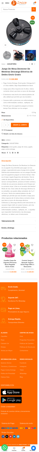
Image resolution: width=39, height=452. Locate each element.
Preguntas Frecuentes (27, 340)
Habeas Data (5, 377)
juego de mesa (22, 147)
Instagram (23, 366)
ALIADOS (4, 333)
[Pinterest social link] (12, 152)
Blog (21, 377)
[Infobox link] (19, 288)
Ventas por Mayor (6, 350)
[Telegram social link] (18, 152)
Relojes (3, 347)
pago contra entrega (8, 149)
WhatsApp (23, 373)
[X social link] (10, 152)
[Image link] (10, 428)
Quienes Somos (6, 363)
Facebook (23, 363)
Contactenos (24, 350)
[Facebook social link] (7, 152)
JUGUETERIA (11, 64)
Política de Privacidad (8, 373)
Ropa (2, 340)
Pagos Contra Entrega (8, 370)
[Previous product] (29, 64)
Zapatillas (4, 336)
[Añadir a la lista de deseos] (14, 245)
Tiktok (22, 370)
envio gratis (13, 147)
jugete (30, 147)
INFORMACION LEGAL (9, 359)
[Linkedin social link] (15, 152)
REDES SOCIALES (26, 359)
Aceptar (19, 448)
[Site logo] (19, 3)
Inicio (3, 64)
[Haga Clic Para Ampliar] (5, 45)
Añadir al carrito (20, 125)
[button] (14, 250)
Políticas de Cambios (27, 343)
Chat (21, 336)
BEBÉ (23, 269)
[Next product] (34, 64)
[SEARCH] (34, 9)
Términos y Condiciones (9, 366)
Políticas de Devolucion (27, 347)
